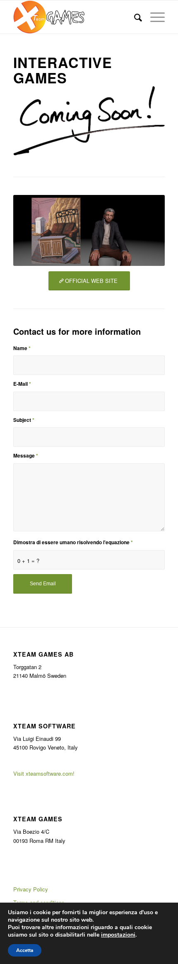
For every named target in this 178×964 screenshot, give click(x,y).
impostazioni (118, 935)
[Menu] (153, 17)
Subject (23, 420)
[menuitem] (134, 17)
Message (25, 455)
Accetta (24, 950)
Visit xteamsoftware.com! (44, 773)
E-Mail (22, 383)
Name (22, 348)
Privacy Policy (30, 889)
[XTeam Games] (73, 17)
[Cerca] (134, 17)
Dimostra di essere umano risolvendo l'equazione (73, 542)
